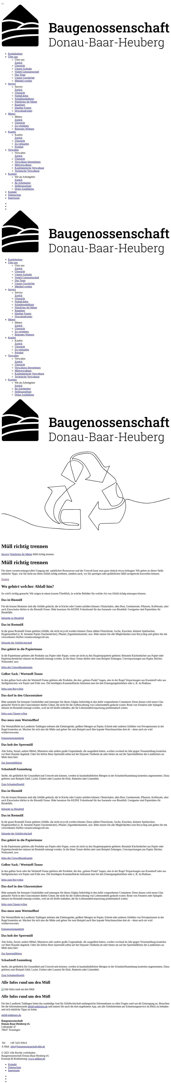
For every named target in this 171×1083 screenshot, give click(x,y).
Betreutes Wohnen (24, 128)
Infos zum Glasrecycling (14, 713)
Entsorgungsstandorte (12, 738)
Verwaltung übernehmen (28, 161)
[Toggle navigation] (2, 3)
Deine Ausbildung (24, 188)
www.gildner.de (36, 1058)
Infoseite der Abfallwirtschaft (16, 642)
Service (5, 554)
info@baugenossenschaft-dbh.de (28, 1046)
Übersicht (20, 65)
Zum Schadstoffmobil (12, 784)
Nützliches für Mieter (26, 101)
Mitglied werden (23, 80)
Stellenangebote (23, 185)
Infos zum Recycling (12, 688)
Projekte (19, 146)
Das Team (20, 74)
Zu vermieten (22, 125)
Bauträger (20, 104)
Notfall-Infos (21, 95)
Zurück (18, 62)
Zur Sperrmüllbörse (11, 762)
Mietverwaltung (23, 164)
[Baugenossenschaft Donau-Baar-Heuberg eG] (85, 48)
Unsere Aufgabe (23, 68)
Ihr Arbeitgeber (23, 182)
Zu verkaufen (22, 143)
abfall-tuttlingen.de (38, 1006)
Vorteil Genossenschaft (27, 71)
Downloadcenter (23, 110)
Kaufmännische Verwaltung (29, 167)
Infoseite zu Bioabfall (12, 618)
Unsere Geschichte (25, 77)
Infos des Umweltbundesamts (16, 667)
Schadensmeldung (24, 98)
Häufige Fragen (23, 107)
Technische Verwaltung (27, 170)
